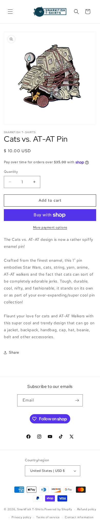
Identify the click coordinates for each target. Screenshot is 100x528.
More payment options (50, 227)
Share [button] (14, 352)
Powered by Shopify (58, 509)
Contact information (79, 517)
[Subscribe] (77, 400)
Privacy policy (21, 517)
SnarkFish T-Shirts (30, 509)
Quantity (11, 171)
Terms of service (48, 517)
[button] (10, 11)
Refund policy (86, 509)
